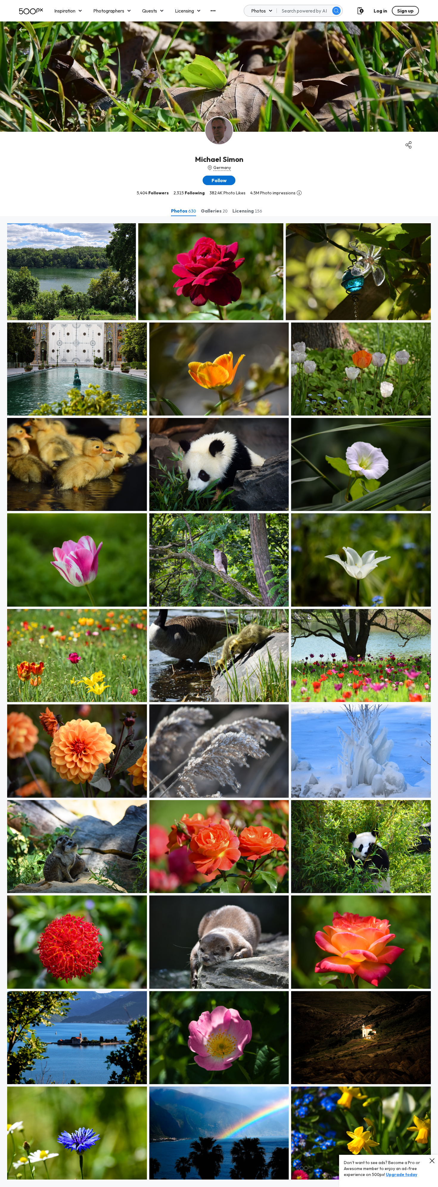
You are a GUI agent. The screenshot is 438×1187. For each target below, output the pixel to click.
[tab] (183, 210)
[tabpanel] (219, 701)
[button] (336, 11)
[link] (71, 271)
